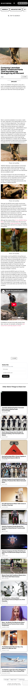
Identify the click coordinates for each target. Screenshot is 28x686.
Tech (2, 76)
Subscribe (5, 376)
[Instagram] (21, 3)
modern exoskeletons (15, 223)
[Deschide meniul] (14, 3)
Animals (5, 9)
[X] (23, 3)
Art (25, 9)
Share (25, 76)
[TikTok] (26, 3)
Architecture (16, 9)
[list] (14, 9)
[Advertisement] (14, 33)
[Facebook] (19, 3)
